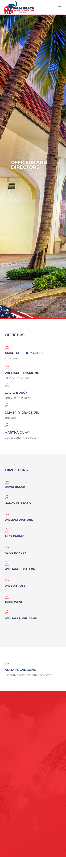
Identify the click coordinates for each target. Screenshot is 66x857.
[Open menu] (59, 7)
